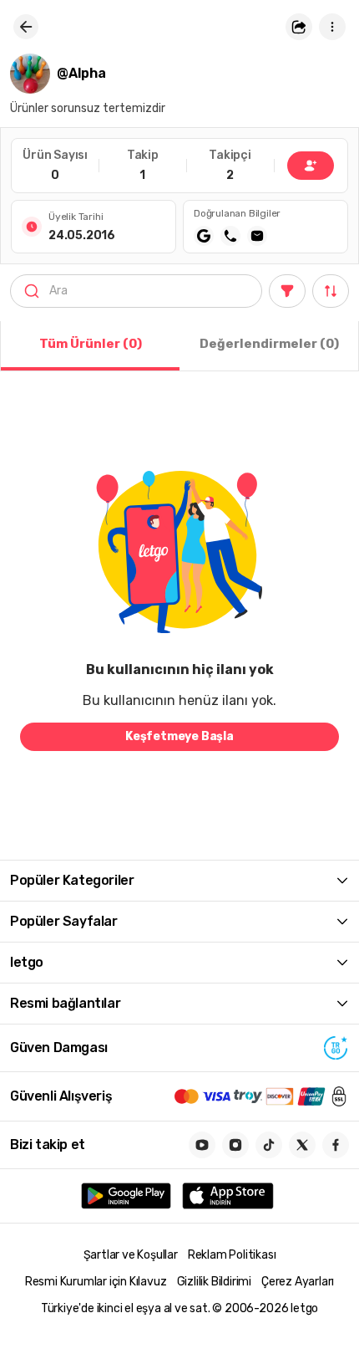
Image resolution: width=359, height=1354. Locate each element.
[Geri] (25, 26)
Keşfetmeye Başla (179, 736)
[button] (299, 26)
